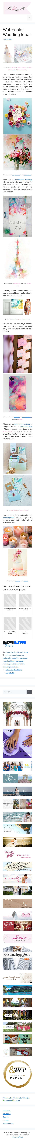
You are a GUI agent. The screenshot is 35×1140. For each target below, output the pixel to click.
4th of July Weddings (14, 670)
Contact (6, 1120)
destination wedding (23, 180)
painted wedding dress (15, 655)
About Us (6, 1110)
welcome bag (26, 427)
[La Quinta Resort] (17, 930)
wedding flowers (18, 664)
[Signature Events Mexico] (17, 817)
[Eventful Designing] (17, 1002)
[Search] (29, 692)
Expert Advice (11, 652)
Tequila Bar (10, 673)
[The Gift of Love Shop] (17, 1015)
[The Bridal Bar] (17, 916)
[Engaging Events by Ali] (17, 1027)
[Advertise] (17, 938)
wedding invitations (10, 667)
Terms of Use (8, 1124)
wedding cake (8, 518)
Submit (5, 1117)
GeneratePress (17, 1137)
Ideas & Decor (22, 652)
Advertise (6, 1114)
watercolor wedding (10, 658)
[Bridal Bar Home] (17, 978)
